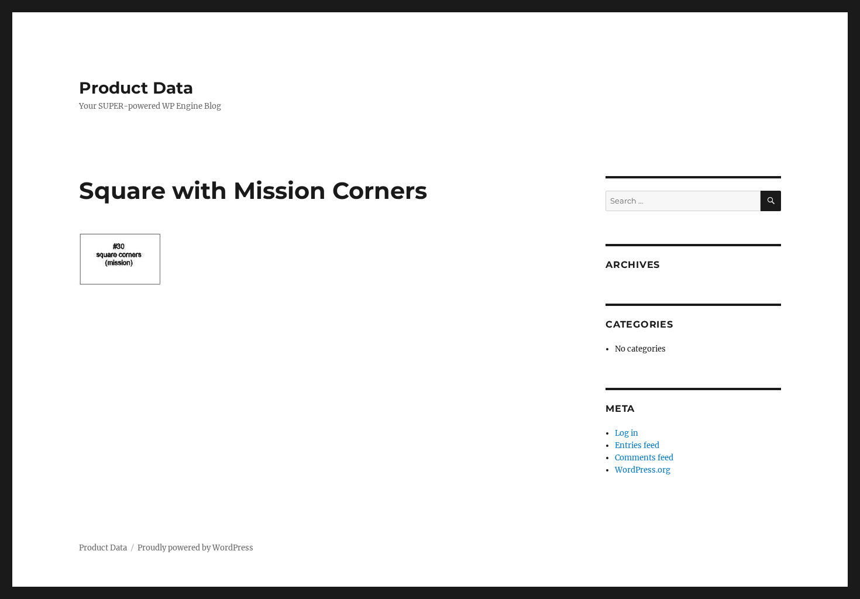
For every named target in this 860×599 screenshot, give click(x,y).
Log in (626, 433)
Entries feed (637, 445)
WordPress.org (642, 470)
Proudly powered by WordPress (195, 548)
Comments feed (644, 458)
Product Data (136, 88)
